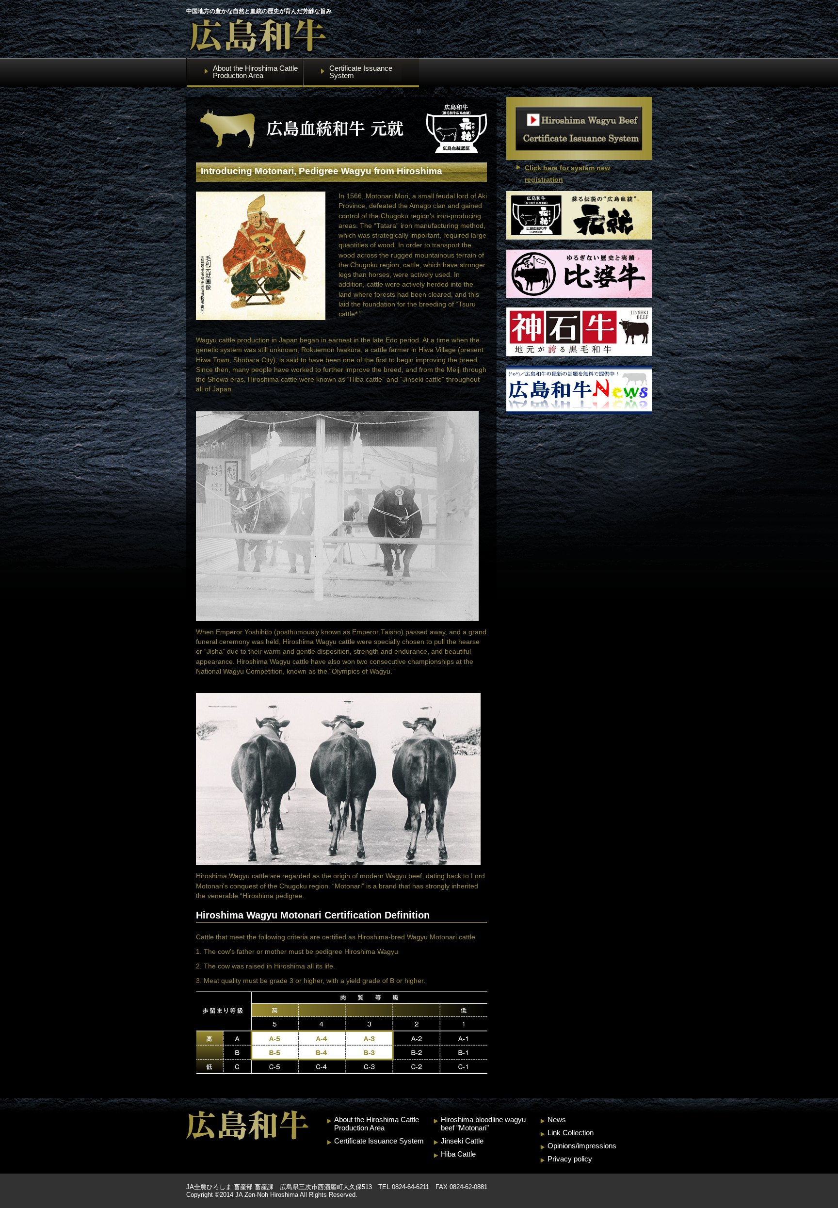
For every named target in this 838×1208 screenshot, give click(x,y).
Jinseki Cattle (462, 1141)
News (557, 1119)
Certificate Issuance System (379, 1141)
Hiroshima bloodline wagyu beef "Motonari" (483, 1123)
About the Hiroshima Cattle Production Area (376, 1123)
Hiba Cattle (458, 1154)
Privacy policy (570, 1159)
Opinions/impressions (582, 1146)
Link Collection (571, 1132)
